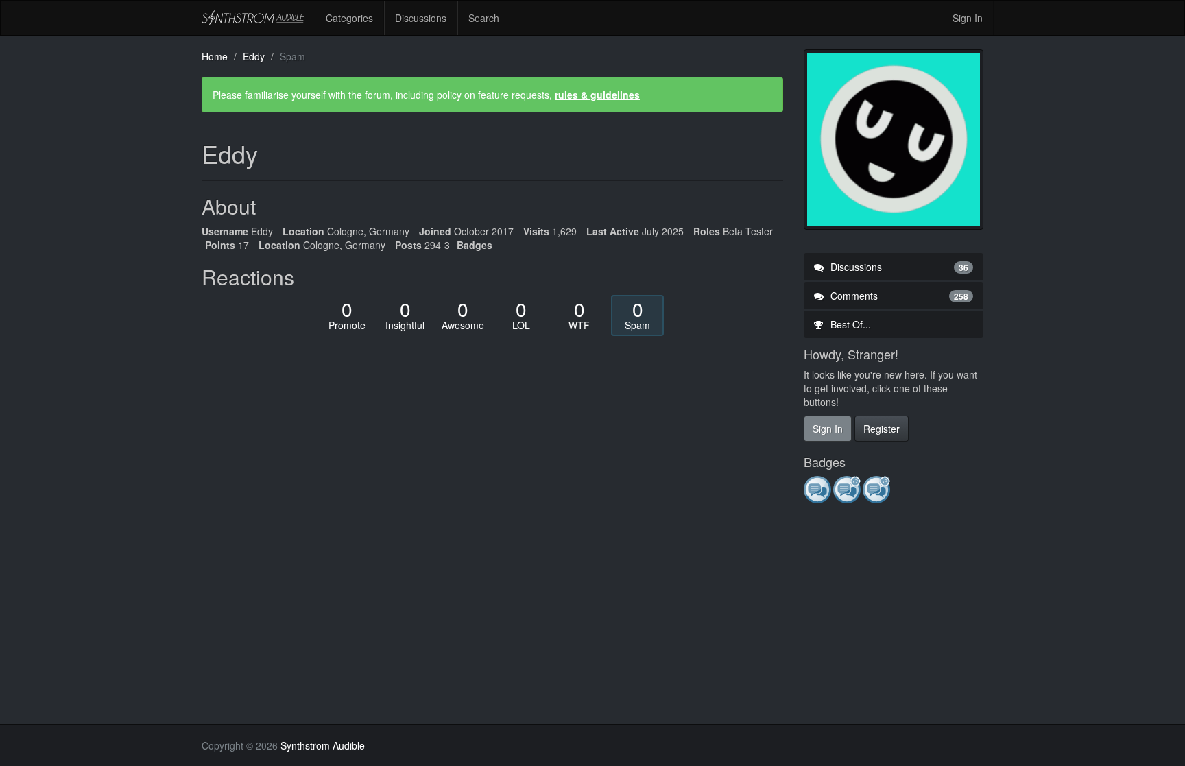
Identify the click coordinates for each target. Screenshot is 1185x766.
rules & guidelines (597, 94)
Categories (349, 18)
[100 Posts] (877, 489)
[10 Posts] (848, 489)
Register (881, 428)
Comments (898, 295)
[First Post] (818, 489)
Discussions (420, 18)
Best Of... (849, 324)
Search (483, 18)
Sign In (968, 18)
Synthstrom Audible (253, 18)
